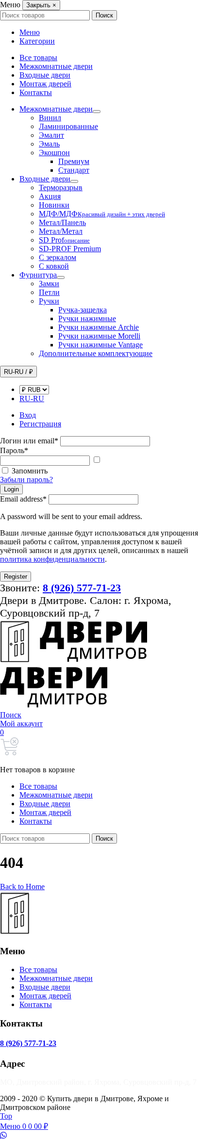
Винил (50, 118)
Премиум (73, 161)
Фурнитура (38, 275)
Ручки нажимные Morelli (99, 336)
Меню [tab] (29, 32)
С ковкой (54, 266)
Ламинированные (68, 126)
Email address (23, 499)
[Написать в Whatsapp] (100, 1135)
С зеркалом (57, 257)
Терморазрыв (61, 187)
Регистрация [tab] (40, 424)
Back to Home (22, 886)
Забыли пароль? (26, 479)
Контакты (35, 92)
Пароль (14, 450)
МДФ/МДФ (102, 214)
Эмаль (49, 144)
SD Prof (64, 240)
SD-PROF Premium (70, 248)
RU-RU (31, 398)
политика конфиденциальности (52, 559)
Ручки (49, 301)
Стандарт (73, 170)
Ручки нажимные (87, 318)
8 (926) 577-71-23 (28, 1043)
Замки (49, 283)
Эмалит (51, 135)
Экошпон (54, 152)
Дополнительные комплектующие (95, 353)
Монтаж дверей (45, 84)
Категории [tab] (37, 41)
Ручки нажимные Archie (98, 327)
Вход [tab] (27, 415)
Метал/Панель (62, 222)
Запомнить (30, 471)
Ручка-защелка (82, 310)
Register (15, 576)
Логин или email (29, 441)
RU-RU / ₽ (18, 371)
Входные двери (44, 75)
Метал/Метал (61, 231)
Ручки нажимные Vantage (100, 345)
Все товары (38, 57)
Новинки (54, 205)
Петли (49, 292)
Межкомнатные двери (56, 66)
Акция (50, 196)
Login (11, 489)
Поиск (104, 15)
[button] (10, 715)
